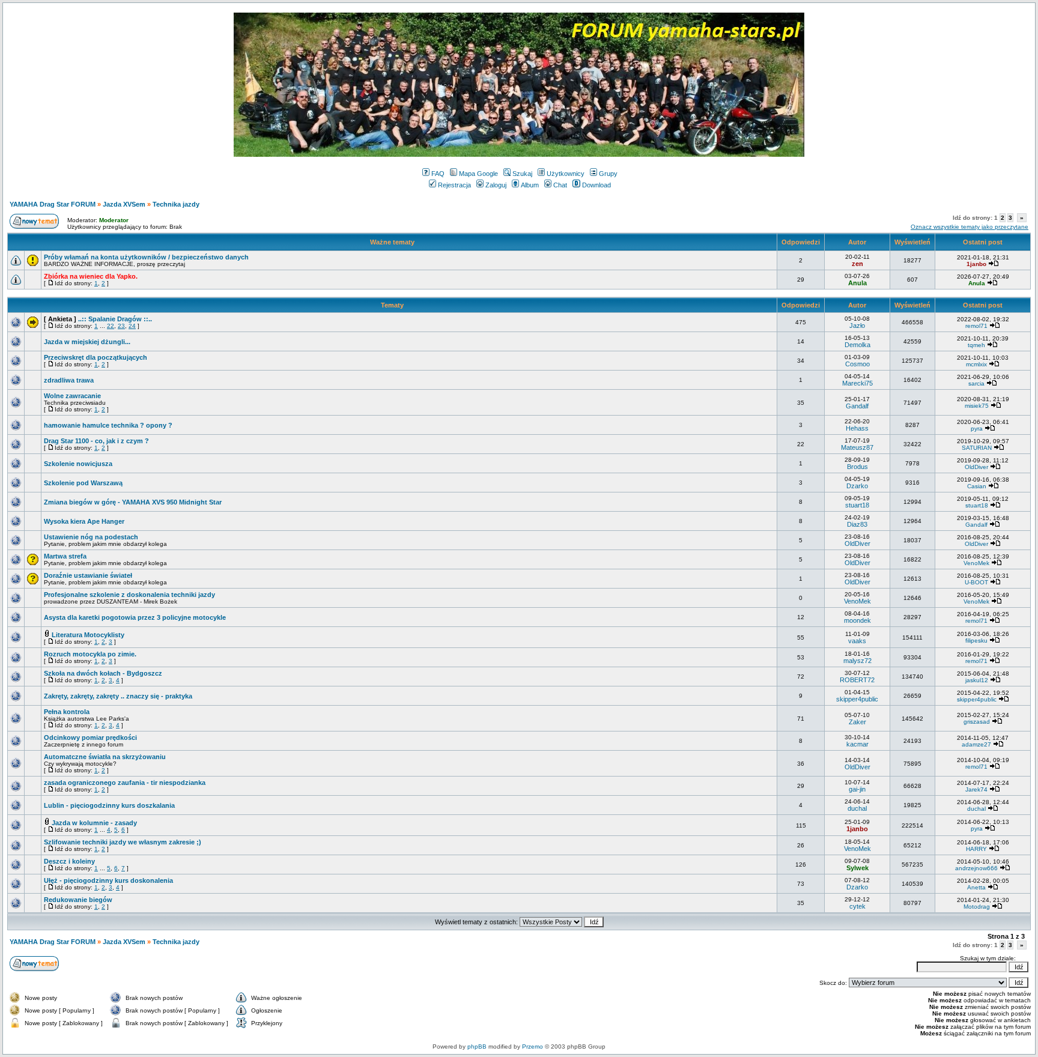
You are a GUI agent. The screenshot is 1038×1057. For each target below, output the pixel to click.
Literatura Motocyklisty (88, 634)
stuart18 (857, 505)
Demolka (857, 344)
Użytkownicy (565, 173)
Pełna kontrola (67, 711)
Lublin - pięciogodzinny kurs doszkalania (109, 805)
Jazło (857, 325)
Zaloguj (495, 185)
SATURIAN (977, 447)
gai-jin (857, 789)
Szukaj (522, 173)
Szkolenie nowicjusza (78, 463)
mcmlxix (976, 364)
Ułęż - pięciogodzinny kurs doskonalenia (108, 880)
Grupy (608, 173)
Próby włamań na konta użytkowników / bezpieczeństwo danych (146, 257)
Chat (560, 185)
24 (132, 326)
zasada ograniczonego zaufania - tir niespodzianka (124, 782)
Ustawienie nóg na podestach (91, 537)
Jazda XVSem (124, 204)
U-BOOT (976, 582)
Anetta (976, 887)
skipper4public (857, 699)
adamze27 (976, 744)
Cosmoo (857, 364)
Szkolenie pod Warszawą (83, 482)
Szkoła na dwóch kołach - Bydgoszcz (103, 673)
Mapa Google (478, 173)
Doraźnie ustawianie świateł (88, 575)
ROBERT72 (857, 679)
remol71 (976, 326)
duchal (857, 808)
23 (121, 326)
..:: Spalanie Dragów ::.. (115, 319)
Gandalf (857, 406)
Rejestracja (454, 185)
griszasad (977, 721)
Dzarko (857, 485)
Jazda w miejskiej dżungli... (87, 341)
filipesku (976, 640)
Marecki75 (857, 383)
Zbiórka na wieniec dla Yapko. (91, 276)
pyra (977, 428)
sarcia (976, 383)
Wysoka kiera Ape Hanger (84, 521)
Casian (976, 486)
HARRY (976, 849)
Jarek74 (976, 789)
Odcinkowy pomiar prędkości (90, 737)
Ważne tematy (392, 242)
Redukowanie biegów (78, 899)
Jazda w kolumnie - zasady (94, 822)
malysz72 (857, 660)
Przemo (532, 1046)
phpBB (477, 1046)
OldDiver (976, 467)
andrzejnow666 (976, 868)
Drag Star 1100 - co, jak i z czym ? (96, 440)
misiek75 (977, 405)
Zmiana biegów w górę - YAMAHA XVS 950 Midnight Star (133, 502)
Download (596, 185)
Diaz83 (857, 524)
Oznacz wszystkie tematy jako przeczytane (969, 226)
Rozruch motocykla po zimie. (90, 654)
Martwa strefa (65, 556)
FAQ (438, 173)
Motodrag (977, 906)
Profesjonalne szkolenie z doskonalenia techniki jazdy (129, 594)
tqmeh (976, 345)
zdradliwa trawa (69, 380)
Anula (857, 282)
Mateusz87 (857, 447)
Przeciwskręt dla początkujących (95, 357)
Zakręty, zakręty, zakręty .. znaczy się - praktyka (118, 696)
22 (110, 326)
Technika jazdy (176, 204)
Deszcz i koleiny (69, 861)
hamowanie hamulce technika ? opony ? (108, 425)
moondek (857, 620)
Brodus (857, 466)
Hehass (857, 428)
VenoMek (976, 563)
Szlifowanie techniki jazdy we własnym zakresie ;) (122, 842)
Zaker (857, 721)
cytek (857, 906)
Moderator (114, 220)
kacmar (857, 744)
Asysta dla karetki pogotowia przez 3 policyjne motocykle (135, 617)
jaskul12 (976, 680)
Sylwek (857, 867)
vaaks (857, 640)
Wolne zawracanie (72, 395)
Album (530, 185)
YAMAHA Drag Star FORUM (53, 204)
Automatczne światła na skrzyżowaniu (105, 756)
